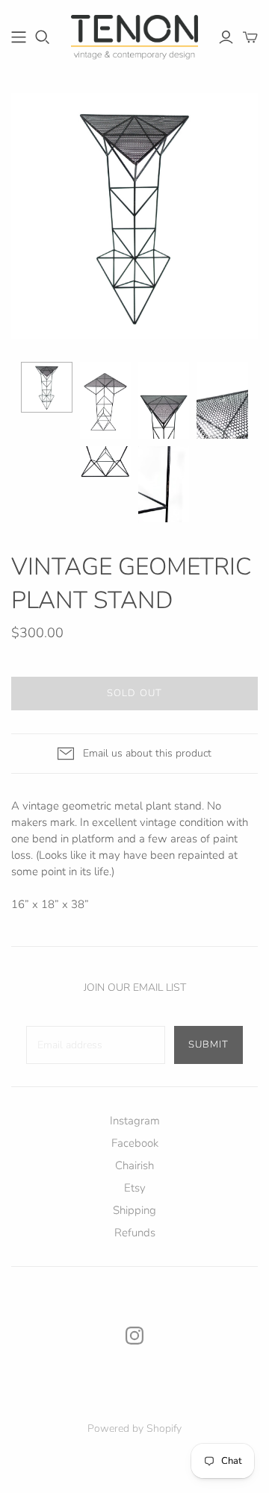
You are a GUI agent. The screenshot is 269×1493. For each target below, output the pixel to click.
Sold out (134, 693)
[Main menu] (18, 37)
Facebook (134, 1143)
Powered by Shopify (134, 1428)
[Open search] (42, 37)
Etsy (135, 1187)
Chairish (134, 1165)
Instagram (135, 1120)
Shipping (134, 1210)
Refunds (134, 1232)
